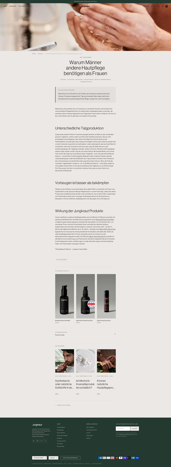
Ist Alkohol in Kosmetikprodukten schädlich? (85, 384)
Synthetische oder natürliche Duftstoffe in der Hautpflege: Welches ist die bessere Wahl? (64, 389)
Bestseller (59, 438)
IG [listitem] (33, 440)
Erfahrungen (89, 435)
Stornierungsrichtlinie (96, 463)
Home (34, 53)
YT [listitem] (41, 440)
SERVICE (146, 6)
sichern (134, 428)
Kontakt (88, 438)
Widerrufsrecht (47, 463)
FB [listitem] (37, 440)
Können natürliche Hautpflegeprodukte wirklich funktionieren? (106, 387)
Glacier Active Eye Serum (97, 236)
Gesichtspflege (61, 427)
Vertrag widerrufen (70, 458)
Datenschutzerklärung (57, 463)
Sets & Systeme (61, 432)
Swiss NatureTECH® (91, 430)
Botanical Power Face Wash (105, 219)
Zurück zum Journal (63, 405)
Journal (40, 53)
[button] (159, 6)
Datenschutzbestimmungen (125, 434)
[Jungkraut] (42, 424)
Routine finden (60, 446)
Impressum (87, 463)
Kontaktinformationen (78, 463)
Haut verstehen (61, 259)
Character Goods (61, 441)
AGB (65, 463)
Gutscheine (60, 443)
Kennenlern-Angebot (62, 435)
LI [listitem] (45, 440)
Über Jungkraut (90, 427)
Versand (70, 463)
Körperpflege (60, 430)
